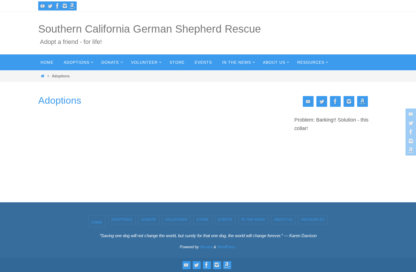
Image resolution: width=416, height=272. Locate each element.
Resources (313, 220)
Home (96, 222)
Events (225, 220)
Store (202, 220)
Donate (148, 220)
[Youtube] (42, 5)
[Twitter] (50, 5)
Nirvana (206, 247)
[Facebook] (57, 5)
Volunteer (176, 220)
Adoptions (121, 220)
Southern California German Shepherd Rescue (149, 29)
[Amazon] (72, 5)
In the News (253, 220)
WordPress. (227, 247)
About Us (283, 220)
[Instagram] (64, 5)
